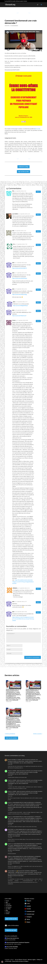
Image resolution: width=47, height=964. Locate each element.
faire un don (37, 128)
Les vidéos (8, 908)
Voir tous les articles (11, 738)
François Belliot (11, 870)
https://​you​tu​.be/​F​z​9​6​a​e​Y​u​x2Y (19, 315)
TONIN (9, 856)
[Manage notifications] (2, 962)
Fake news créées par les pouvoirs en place (21, 146)
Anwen (14, 320)
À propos (8, 912)
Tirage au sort (23, 151)
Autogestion (17, 141)
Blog (7, 910)
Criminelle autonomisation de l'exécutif (17, 143)
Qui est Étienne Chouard (21, 959)
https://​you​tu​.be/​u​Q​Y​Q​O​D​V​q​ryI (19, 278)
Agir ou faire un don (23, 171)
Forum (7, 900)
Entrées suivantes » (37, 733)
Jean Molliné (15, 214)
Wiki (7, 902)
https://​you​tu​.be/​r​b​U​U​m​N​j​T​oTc (19, 268)
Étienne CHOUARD (12, 759)
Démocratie (29, 143)
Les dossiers (8, 907)
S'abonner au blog (23, 166)
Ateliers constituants (9, 141)
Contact (7, 913)
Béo (13, 191)
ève (14, 244)
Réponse (38, 191)
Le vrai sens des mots (31, 148)
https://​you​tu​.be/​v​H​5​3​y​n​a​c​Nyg (19, 294)
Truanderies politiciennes (33, 151)
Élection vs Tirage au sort (25, 145)
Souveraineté (15, 151)
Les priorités (9, 905)
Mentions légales (32, 959)
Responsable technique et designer (20, 961)
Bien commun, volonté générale (28, 141)
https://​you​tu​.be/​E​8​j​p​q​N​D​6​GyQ (20, 305)
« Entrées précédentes (10, 733)
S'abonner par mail (11, 930)
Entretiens (34, 145)
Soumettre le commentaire (32, 657)
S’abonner (8, 904)
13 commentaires (14, 25)
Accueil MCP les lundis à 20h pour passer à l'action (16, 1)
